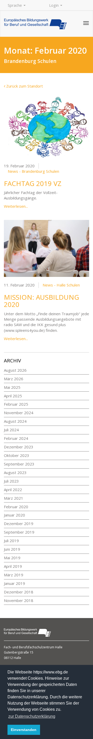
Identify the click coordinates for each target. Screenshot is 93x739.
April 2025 (13, 395)
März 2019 (13, 574)
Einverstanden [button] (23, 730)
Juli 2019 (11, 540)
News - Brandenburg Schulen (33, 171)
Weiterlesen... (16, 206)
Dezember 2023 (18, 446)
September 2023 (19, 464)
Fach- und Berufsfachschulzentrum (29, 647)
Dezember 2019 (18, 523)
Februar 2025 (16, 404)
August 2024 (15, 421)
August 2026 (15, 370)
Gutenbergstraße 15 (18, 652)
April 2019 (13, 566)
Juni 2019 (12, 549)
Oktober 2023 (16, 455)
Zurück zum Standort (24, 86)
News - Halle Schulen (61, 285)
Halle (59, 647)
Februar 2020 (16, 506)
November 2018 (18, 600)
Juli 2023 (11, 481)
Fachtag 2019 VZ (32, 183)
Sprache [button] (15, 5)
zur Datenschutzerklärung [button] (31, 716)
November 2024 (18, 412)
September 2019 (19, 532)
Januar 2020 (14, 515)
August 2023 (15, 472)
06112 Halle (12, 658)
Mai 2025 (12, 387)
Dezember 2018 (18, 591)
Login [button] (54, 5)
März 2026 (13, 378)
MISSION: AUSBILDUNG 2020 (41, 300)
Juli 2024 (11, 429)
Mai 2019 (12, 557)
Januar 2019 (14, 583)
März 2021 (13, 498)
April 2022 (13, 489)
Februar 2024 (16, 438)
